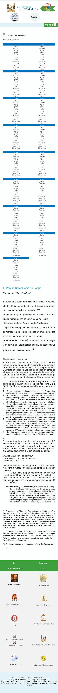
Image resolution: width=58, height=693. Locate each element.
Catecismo (43, 563)
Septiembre (16, 61)
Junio (16, 56)
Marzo (16, 50)
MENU (49, 25)
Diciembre (16, 67)
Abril (16, 52)
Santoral (43, 568)
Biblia (15, 563)
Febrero (16, 48)
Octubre (16, 63)
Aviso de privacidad (19, 677)
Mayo (16, 54)
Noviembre (16, 65)
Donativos (35, 17)
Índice (16, 69)
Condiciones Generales (37, 677)
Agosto (15, 60)
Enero (16, 46)
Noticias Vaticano (15, 568)
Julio (16, 58)
